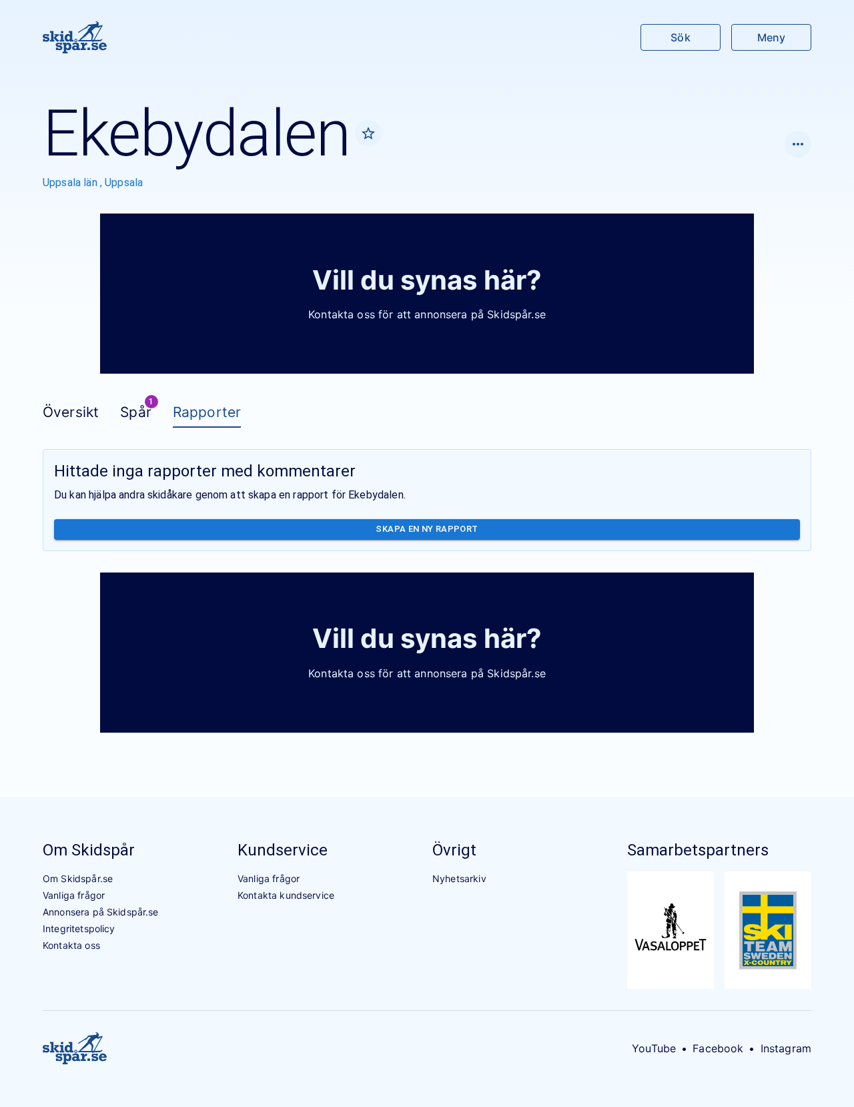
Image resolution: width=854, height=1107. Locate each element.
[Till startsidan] (75, 37)
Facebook (718, 1048)
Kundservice (283, 850)
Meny (771, 37)
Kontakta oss (71, 945)
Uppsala (124, 182)
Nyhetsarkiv (459, 878)
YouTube (654, 1048)
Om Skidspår (89, 850)
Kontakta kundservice (286, 895)
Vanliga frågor (74, 895)
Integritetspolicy (79, 928)
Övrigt (454, 850)
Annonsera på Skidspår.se (101, 911)
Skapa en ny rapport (427, 529)
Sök (680, 37)
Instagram (786, 1048)
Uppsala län (71, 182)
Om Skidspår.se (78, 878)
